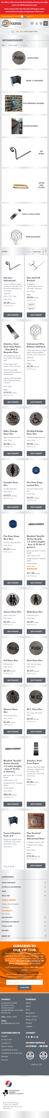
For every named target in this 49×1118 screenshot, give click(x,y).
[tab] (24, 906)
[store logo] (12, 23)
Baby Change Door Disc (11, 432)
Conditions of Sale (9, 1050)
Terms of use (31, 1020)
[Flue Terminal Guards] (24, 103)
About (28, 1003)
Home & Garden (13, 45)
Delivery (4, 1036)
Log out (4, 1060)
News (28, 1006)
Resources (30, 1013)
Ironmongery (7, 910)
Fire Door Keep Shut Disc (11, 537)
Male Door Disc (35, 611)
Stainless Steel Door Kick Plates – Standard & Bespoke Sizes (12, 348)
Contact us (6, 1043)
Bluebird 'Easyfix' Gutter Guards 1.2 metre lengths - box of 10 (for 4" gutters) (36, 542)
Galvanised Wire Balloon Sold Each (36, 345)
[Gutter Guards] (24, 126)
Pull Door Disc (11, 660)
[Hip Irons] (24, 152)
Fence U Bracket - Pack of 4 (13, 834)
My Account (6, 1040)
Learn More (8, 299)
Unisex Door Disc (12, 611)
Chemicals (5, 907)
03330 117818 (11, 1017)
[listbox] (36, 307)
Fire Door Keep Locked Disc (34, 484)
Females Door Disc (11, 484)
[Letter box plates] (24, 185)
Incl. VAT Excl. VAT (24, 16)
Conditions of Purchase (11, 1053)
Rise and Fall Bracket (33, 279)
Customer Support (6, 16)
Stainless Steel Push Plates (34, 762)
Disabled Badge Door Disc (35, 432)
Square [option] (31, 308)
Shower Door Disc (11, 710)
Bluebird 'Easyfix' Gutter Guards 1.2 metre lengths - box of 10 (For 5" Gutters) (13, 766)
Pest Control (6, 914)
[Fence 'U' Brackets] (24, 80)
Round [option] (31, 304)
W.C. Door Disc (34, 709)
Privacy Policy (31, 1016)
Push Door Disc (35, 660)
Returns (4, 1056)
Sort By (29, 252)
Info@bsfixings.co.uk (10, 1023)
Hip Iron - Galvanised (9, 279)
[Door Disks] (24, 58)
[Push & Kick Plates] (24, 214)
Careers (29, 1026)
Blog (28, 1010)
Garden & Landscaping (10, 904)
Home (3, 45)
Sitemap (29, 1023)
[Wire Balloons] (24, 236)
